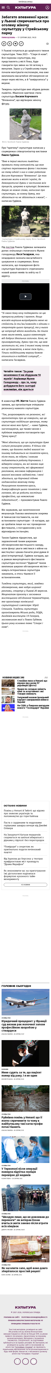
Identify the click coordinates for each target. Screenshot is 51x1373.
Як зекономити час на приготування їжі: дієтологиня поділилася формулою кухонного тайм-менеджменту (25, 875)
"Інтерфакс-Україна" (24, 1347)
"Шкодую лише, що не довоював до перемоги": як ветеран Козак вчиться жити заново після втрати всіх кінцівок (25, 1221)
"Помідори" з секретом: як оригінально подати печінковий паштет (22, 849)
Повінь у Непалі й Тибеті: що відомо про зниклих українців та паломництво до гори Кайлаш (24, 813)
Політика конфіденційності (34, 1317)
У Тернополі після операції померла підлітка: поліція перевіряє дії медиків (19, 1172)
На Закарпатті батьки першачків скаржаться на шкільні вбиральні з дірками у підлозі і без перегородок (24, 837)
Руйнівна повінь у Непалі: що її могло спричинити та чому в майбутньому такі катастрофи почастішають (22, 1122)
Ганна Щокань (8, 37)
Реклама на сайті (11, 1317)
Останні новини (15, 805)
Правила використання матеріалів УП (25, 1320)
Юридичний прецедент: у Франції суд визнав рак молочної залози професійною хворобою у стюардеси (24, 1025)
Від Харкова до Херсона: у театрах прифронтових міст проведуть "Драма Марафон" (23, 861)
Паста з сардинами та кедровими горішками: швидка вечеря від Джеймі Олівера (25, 825)
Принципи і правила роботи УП (25, 1324)
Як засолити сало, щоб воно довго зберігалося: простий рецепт (25, 1269)
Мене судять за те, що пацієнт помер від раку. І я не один (21, 1074)
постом (10, 247)
